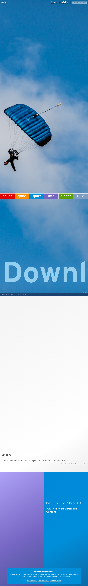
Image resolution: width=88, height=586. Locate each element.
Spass (22, 196)
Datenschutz (66, 576)
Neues (7, 196)
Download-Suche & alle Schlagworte (73, 464)
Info (51, 196)
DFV (80, 196)
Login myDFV (59, 2)
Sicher (66, 196)
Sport (36, 196)
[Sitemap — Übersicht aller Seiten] (71, 4)
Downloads (12, 295)
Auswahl (23, 295)
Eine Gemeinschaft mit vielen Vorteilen (63, 503)
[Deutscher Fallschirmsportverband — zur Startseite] (4, 2)
